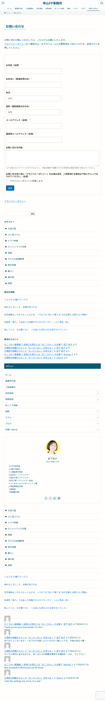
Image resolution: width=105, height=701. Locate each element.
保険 (10, 252)
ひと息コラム (14, 234)
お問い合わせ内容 (15, 147)
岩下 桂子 (68, 344)
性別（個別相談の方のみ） (19, 106)
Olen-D (59, 357)
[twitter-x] (50, 498)
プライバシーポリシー (15, 43)
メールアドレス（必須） (18, 120)
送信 (10, 188)
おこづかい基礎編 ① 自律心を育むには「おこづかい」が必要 (32, 344)
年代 (9, 92)
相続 (10, 283)
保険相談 (9, 399)
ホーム (8, 374)
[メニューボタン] (3, 3)
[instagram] (54, 498)
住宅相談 (9, 393)
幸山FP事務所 (52, 3)
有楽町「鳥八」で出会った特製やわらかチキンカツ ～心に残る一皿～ (37, 321)
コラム (8, 417)
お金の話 (12, 228)
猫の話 (11, 277)
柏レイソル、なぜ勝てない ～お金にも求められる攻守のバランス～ (36, 329)
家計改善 (12, 264)
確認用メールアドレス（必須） (21, 134)
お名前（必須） (14, 65)
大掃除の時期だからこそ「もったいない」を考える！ (28, 347)
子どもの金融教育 (16, 258)
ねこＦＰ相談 (11, 405)
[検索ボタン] (102, 3)
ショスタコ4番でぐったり (16, 299)
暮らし (11, 271)
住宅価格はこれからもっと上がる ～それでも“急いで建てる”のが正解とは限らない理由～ (46, 314)
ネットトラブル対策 (17, 246)
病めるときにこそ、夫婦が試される (20, 306)
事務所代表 (10, 380)
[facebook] (46, 498)
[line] (59, 498)
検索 (32, 213)
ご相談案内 (10, 387)
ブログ (8, 423)
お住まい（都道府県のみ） (19, 79)
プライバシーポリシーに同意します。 (27, 181)
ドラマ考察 (13, 240)
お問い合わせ (11, 429)
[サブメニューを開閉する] (98, 393)
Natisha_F (68, 354)
